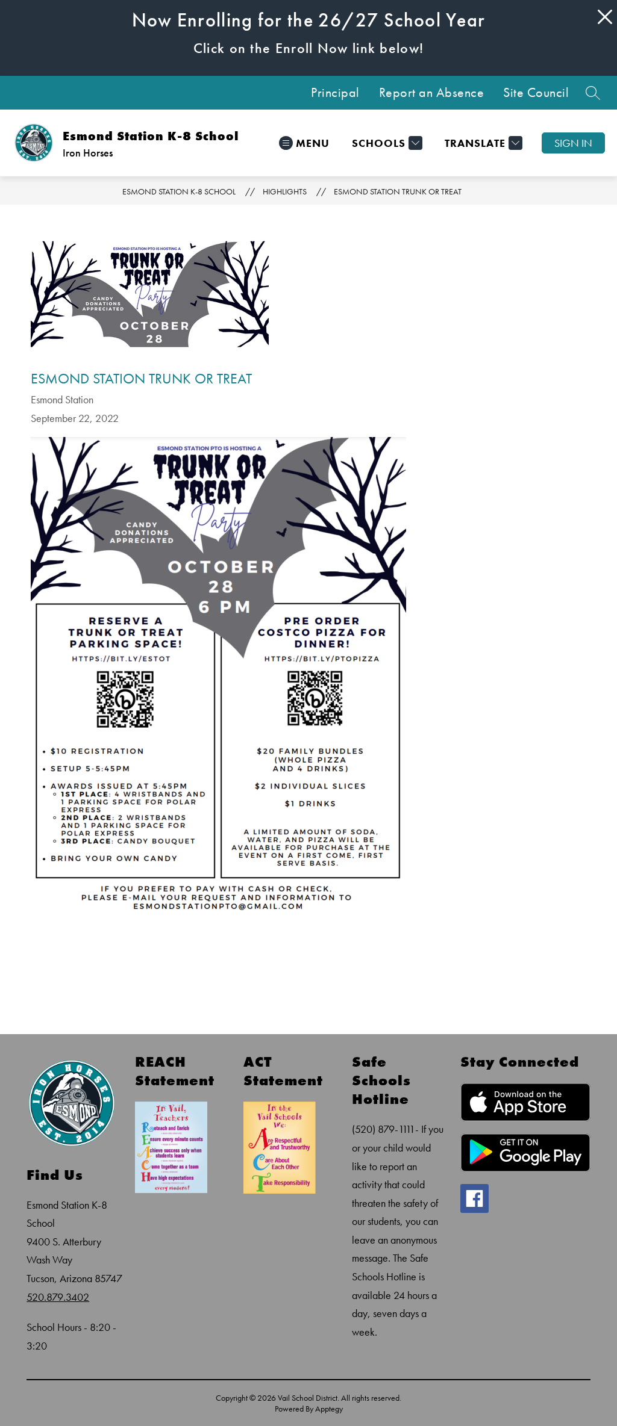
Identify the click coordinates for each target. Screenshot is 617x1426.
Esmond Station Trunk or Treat (398, 191)
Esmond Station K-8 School (179, 191)
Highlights (285, 191)
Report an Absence (431, 92)
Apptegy (329, 1408)
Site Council (536, 92)
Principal (335, 92)
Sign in (573, 143)
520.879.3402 (58, 1297)
